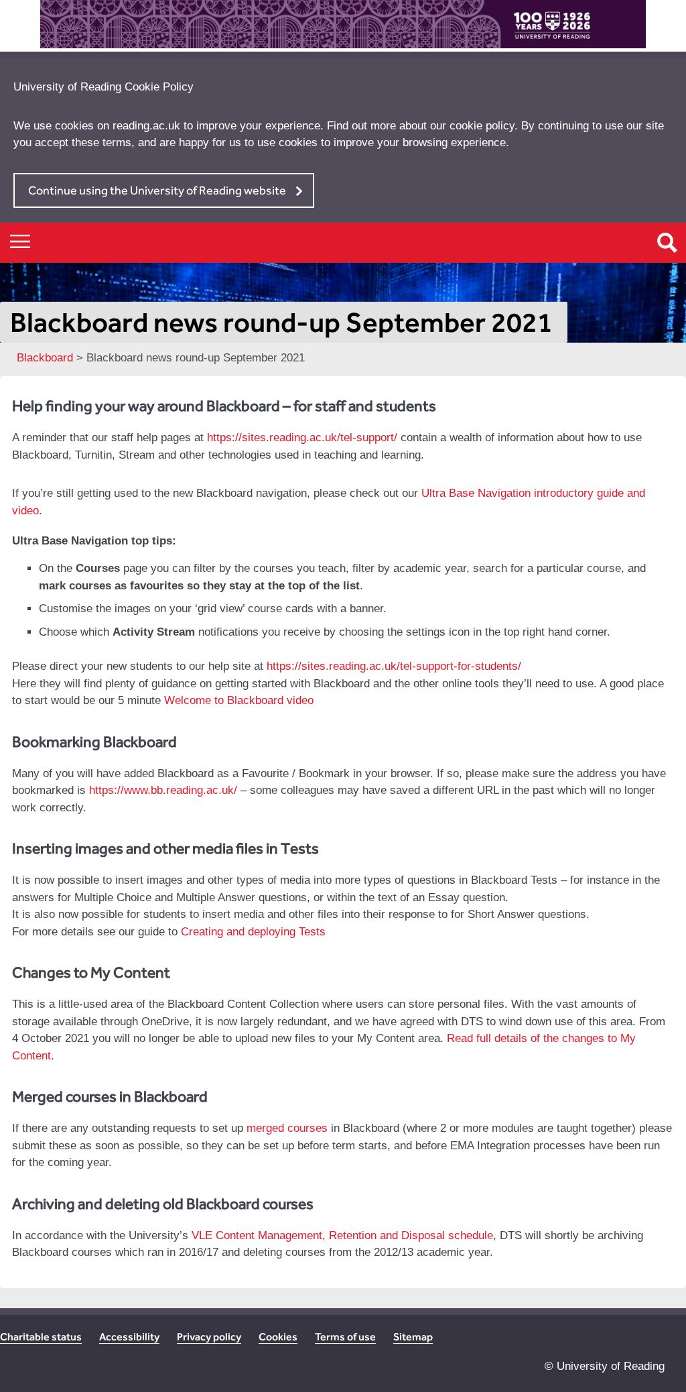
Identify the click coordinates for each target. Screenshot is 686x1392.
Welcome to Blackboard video (239, 700)
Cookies (278, 1336)
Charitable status (41, 1336)
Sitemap (413, 1336)
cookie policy (482, 125)
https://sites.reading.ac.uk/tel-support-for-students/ (394, 666)
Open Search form (667, 242)
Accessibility (129, 1336)
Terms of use (345, 1336)
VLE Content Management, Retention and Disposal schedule (342, 1235)
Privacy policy (209, 1336)
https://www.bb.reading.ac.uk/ (163, 790)
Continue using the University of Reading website (157, 190)
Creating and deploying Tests (253, 931)
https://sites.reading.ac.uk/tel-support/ (302, 437)
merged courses (287, 1128)
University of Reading (611, 1366)
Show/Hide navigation (20, 241)
